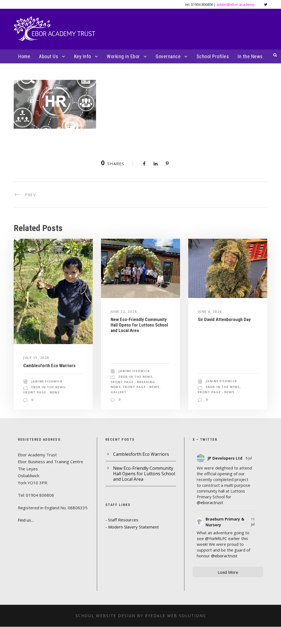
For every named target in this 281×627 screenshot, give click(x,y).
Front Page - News (41, 392)
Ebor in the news (48, 387)
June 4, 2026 (210, 311)
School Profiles (212, 56)
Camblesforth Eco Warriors (49, 365)
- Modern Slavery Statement (132, 527)
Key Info (82, 56)
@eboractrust (210, 502)
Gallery (118, 392)
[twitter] (265, 4)
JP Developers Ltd (224, 458)
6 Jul (249, 458)
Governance (168, 56)
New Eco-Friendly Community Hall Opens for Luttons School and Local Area (139, 325)
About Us (48, 56)
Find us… (26, 520)
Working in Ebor (123, 56)
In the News (250, 56)
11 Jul (253, 522)
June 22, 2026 (124, 311)
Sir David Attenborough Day (224, 319)
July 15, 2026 (36, 357)
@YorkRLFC (216, 538)
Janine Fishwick (46, 381)
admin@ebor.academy (235, 4)
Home (24, 56)
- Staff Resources (121, 519)
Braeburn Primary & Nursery (225, 521)
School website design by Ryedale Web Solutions (140, 615)
